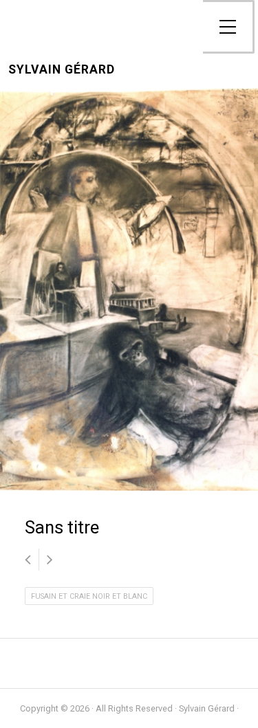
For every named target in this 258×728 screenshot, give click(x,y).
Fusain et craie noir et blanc (89, 596)
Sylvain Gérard (61, 69)
